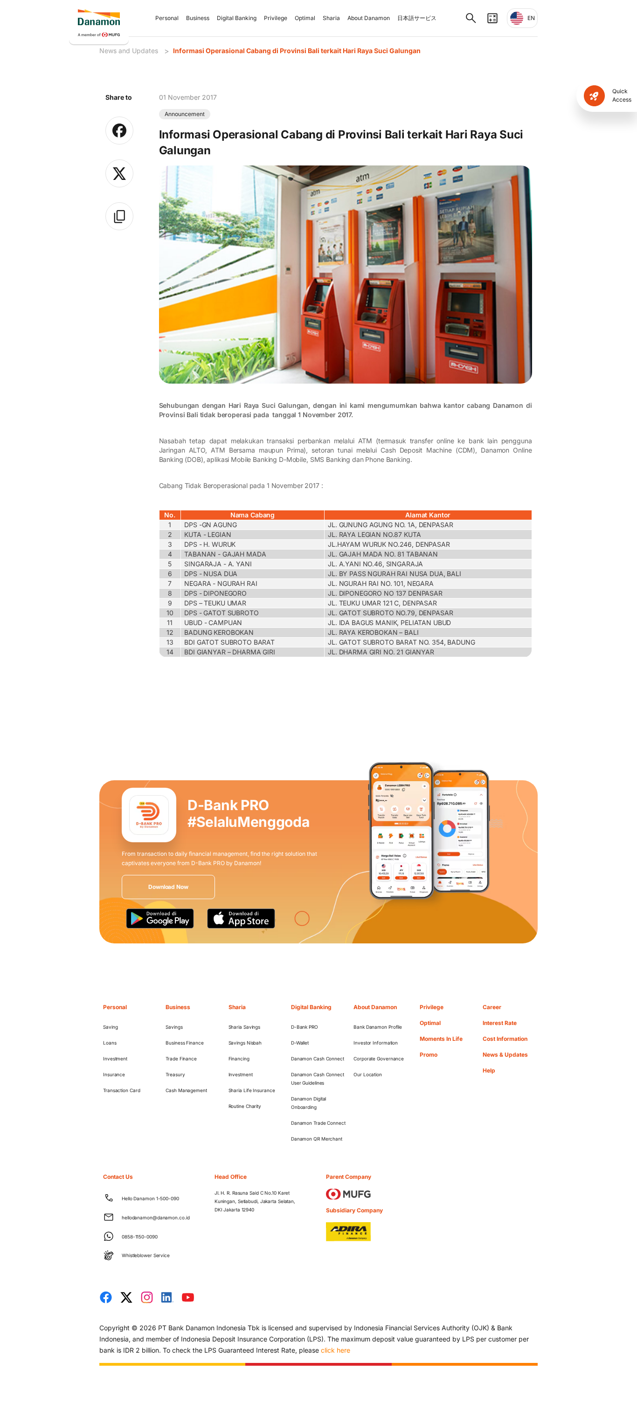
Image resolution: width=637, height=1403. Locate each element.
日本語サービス (416, 17)
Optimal (305, 17)
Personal (167, 17)
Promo (428, 1054)
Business (197, 17)
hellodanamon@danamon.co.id (155, 1217)
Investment (115, 1058)
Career (492, 1007)
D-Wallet (300, 1042)
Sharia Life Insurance (251, 1090)
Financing (238, 1058)
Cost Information (505, 1038)
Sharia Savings (244, 1027)
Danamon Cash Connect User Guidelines (317, 1079)
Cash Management (186, 1090)
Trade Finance (181, 1058)
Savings (174, 1027)
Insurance (114, 1074)
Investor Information (375, 1042)
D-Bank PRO (304, 1027)
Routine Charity (245, 1106)
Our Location (367, 1074)
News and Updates (128, 51)
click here (335, 1350)
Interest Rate (500, 1022)
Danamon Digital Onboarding (308, 1103)
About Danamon (368, 17)
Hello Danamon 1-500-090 (150, 1198)
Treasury (175, 1074)
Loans (110, 1042)
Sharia (331, 17)
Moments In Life (441, 1038)
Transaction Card (121, 1090)
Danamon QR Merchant (316, 1139)
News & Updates (505, 1054)
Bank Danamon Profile (377, 1027)
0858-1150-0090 (140, 1236)
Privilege (275, 17)
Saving (110, 1027)
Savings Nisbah (245, 1042)
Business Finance (184, 1042)
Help (489, 1070)
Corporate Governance (378, 1058)
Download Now (168, 886)
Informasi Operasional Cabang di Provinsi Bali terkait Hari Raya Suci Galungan (297, 51)
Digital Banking (236, 17)
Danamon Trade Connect (318, 1123)
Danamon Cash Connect (317, 1058)
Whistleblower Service (146, 1255)
